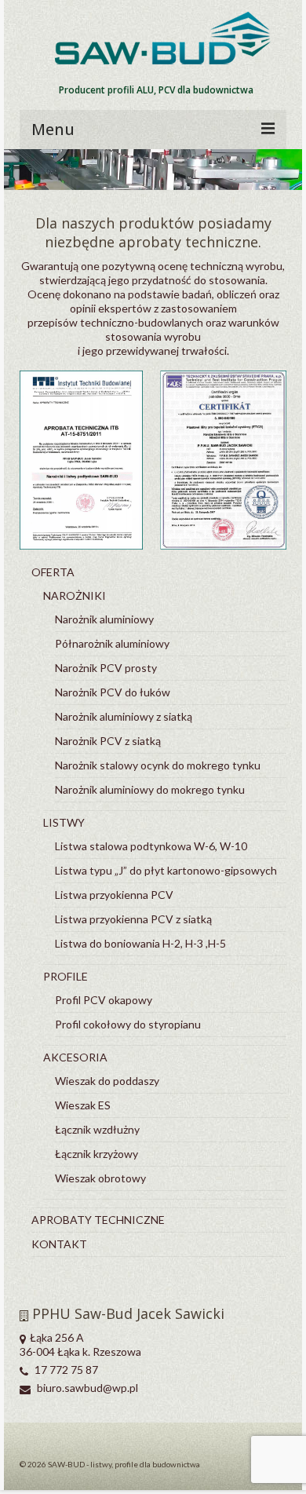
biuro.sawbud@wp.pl (86, 1387)
